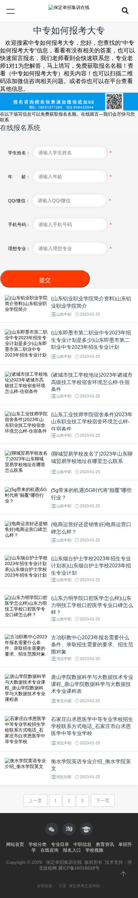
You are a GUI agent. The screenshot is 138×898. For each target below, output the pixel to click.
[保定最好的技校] (69, 829)
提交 (45, 280)
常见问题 (64, 701)
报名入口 (72, 850)
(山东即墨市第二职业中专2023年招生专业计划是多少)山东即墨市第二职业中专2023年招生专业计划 (91, 340)
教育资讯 (105, 844)
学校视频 (94, 850)
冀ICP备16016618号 (78, 868)
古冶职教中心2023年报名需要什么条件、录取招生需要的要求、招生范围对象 (92, 645)
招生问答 (64, 777)
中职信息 (82, 844)
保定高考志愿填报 (84, 886)
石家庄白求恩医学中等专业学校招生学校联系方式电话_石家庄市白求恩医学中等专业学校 (92, 726)
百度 (63, 886)
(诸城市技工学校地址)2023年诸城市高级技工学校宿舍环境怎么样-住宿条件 (92, 382)
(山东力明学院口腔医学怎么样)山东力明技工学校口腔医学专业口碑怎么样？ (92, 605)
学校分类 (38, 844)
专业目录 (60, 844)
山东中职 (64, 314)
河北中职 (64, 658)
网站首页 (15, 844)
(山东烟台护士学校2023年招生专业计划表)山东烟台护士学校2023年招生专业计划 (91, 566)
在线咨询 (49, 850)
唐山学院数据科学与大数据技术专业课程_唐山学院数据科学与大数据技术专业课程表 (92, 684)
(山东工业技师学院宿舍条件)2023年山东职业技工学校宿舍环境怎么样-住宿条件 (92, 422)
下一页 (102, 800)
